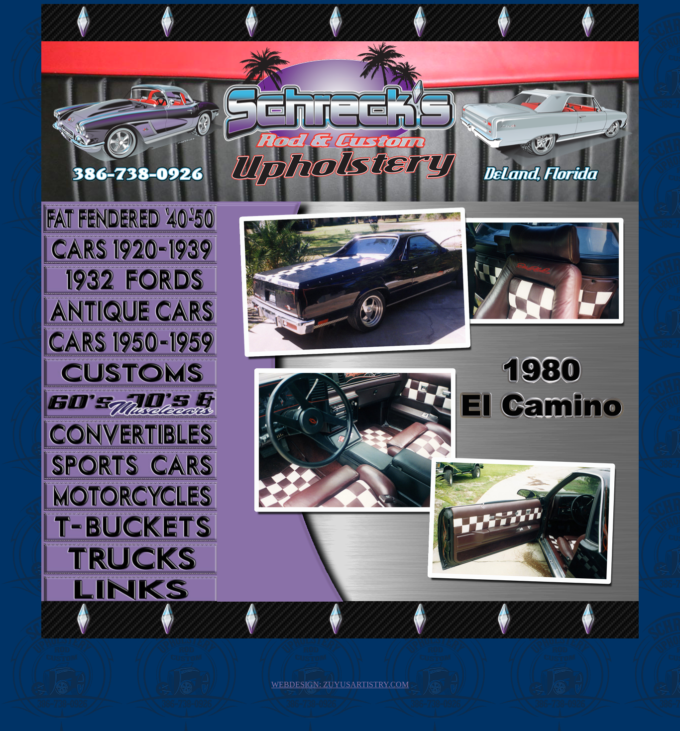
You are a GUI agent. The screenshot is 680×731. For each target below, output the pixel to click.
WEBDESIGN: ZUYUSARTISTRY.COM (340, 684)
